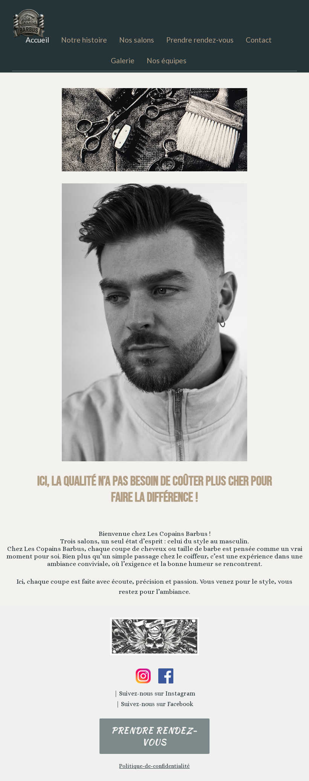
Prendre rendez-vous (200, 39)
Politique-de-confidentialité (154, 766)
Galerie (123, 60)
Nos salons (136, 39)
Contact (259, 39)
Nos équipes (167, 60)
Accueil (37, 39)
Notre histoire (84, 39)
